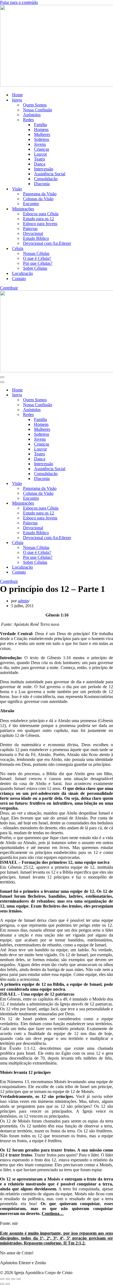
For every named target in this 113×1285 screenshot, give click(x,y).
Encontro (31, 203)
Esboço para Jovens (40, 223)
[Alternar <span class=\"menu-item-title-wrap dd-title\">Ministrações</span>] (96, 503)
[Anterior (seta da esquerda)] (2, 1284)
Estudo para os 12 (38, 218)
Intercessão (43, 169)
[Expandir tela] (7, 1279)
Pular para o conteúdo (19, 2)
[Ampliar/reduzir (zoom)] (2, 1279)
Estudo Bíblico (36, 238)
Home (17, 94)
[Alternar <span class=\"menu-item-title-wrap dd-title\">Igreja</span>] (96, 395)
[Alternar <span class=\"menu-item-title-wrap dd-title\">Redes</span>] (96, 414)
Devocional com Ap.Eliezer (47, 243)
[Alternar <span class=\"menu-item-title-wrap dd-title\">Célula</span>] (96, 542)
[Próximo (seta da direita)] (7, 1284)
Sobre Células (35, 268)
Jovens (40, 144)
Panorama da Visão (39, 193)
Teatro (39, 159)
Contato (19, 278)
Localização (22, 273)
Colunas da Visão (38, 198)
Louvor (40, 154)
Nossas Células (36, 253)
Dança (39, 164)
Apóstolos (32, 114)
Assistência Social (49, 173)
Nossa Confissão (37, 109)
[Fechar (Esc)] (18, 1279)
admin (23, 600)
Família (40, 124)
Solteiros (41, 139)
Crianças (41, 149)
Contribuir (9, 288)
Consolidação (46, 178)
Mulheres (42, 134)
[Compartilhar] (13, 1279)
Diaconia (42, 183)
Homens (41, 129)
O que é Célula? (37, 258)
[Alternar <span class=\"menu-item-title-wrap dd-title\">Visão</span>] (96, 483)
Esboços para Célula (40, 213)
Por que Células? (37, 263)
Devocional (33, 233)
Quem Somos (35, 105)
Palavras (30, 228)
